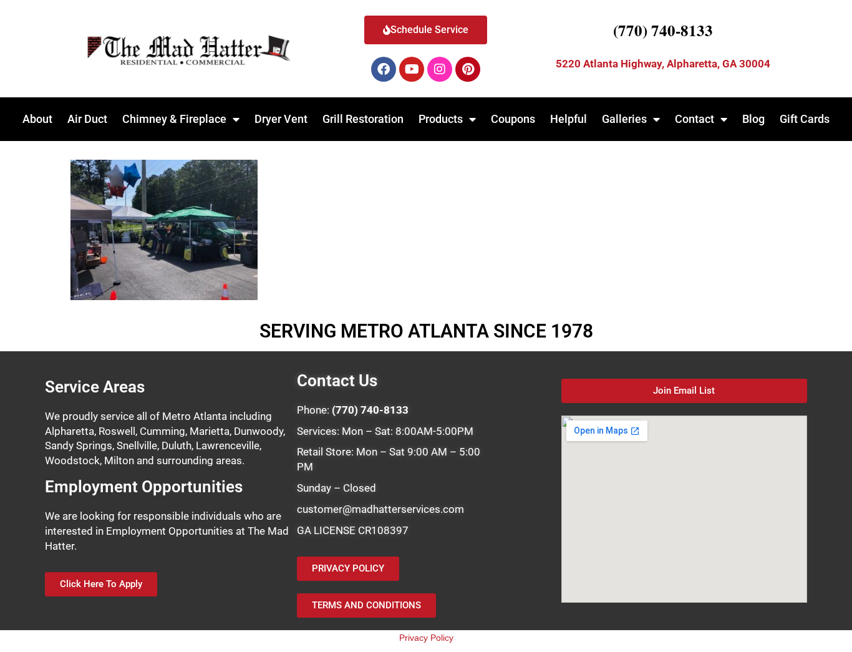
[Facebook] (383, 69)
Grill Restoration (363, 118)
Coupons (513, 118)
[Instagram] (439, 69)
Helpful (568, 118)
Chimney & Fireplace (174, 118)
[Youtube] (411, 69)
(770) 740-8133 (663, 30)
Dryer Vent (280, 118)
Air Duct (87, 118)
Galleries (624, 118)
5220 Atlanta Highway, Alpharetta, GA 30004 (663, 63)
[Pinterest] (467, 69)
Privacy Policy (426, 638)
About (37, 118)
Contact (694, 118)
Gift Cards (805, 118)
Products (441, 118)
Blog (753, 118)
